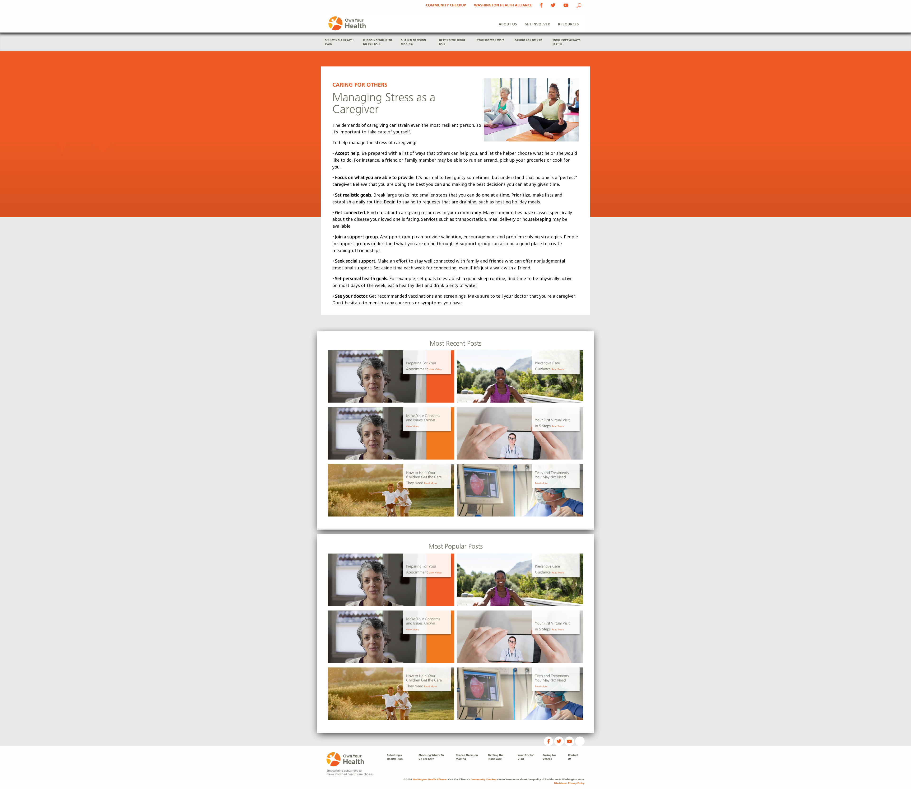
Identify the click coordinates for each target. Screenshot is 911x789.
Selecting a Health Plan (339, 42)
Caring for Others (528, 40)
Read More (558, 369)
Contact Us (573, 757)
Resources (568, 24)
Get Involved (537, 24)
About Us (508, 24)
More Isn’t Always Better (567, 42)
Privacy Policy (576, 783)
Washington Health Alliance (503, 5)
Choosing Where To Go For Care (377, 42)
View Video (435, 369)
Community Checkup (446, 5)
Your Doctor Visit (490, 40)
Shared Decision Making (413, 42)
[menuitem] (508, 24)
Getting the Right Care (452, 42)
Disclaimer (560, 783)
